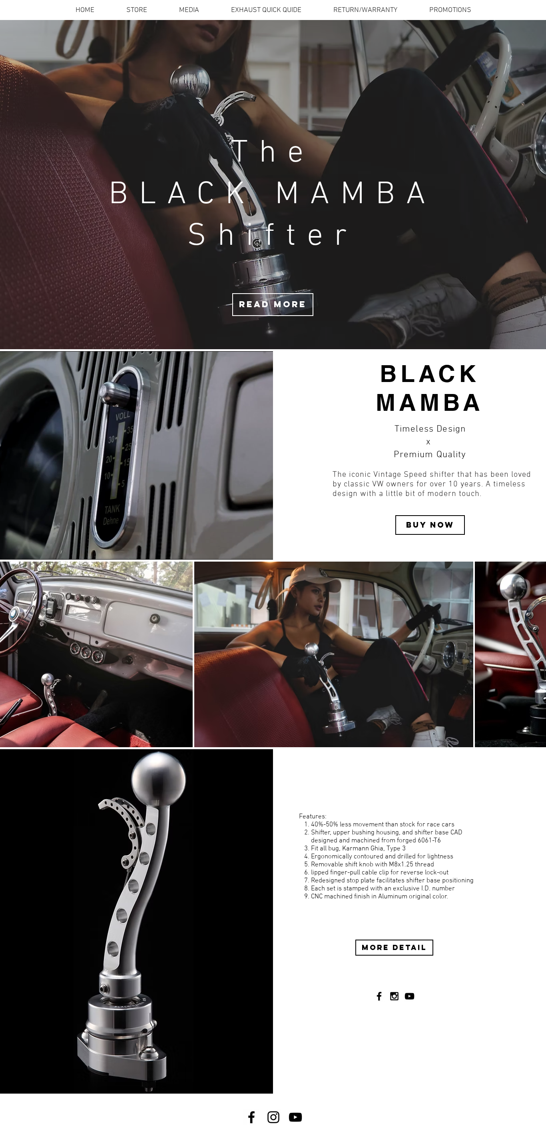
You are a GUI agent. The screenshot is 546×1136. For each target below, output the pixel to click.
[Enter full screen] (262, 549)
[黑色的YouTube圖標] (409, 996)
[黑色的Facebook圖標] (251, 1117)
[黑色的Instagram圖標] (273, 1117)
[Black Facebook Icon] (379, 996)
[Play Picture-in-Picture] (248, 549)
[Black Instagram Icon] (394, 996)
